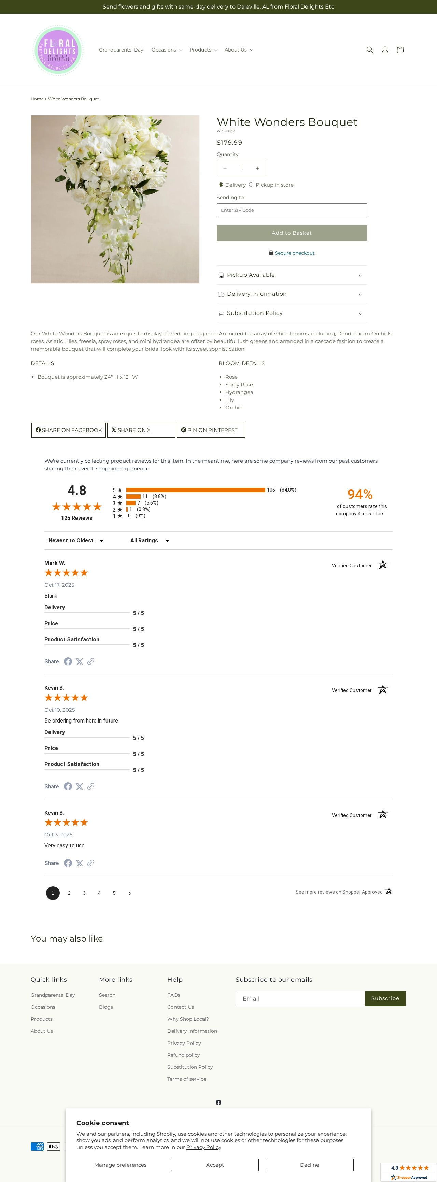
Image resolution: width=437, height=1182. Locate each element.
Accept (215, 1165)
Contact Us (180, 1007)
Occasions (43, 1007)
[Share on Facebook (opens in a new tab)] (68, 662)
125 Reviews (85, 518)
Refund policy (183, 1055)
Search (107, 995)
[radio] (218, 490)
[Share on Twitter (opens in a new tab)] (79, 661)
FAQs (173, 995)
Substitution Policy (190, 1067)
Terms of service (186, 1079)
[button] (166, 50)
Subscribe (385, 998)
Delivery (236, 184)
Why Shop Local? (188, 1019)
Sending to (241, 197)
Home (37, 98)
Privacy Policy (203, 1147)
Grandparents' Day (53, 995)
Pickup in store (275, 184)
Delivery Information (192, 1031)
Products (42, 1019)
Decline (309, 1165)
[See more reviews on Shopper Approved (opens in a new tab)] (91, 662)
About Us (42, 1031)
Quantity (228, 154)
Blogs (106, 1007)
